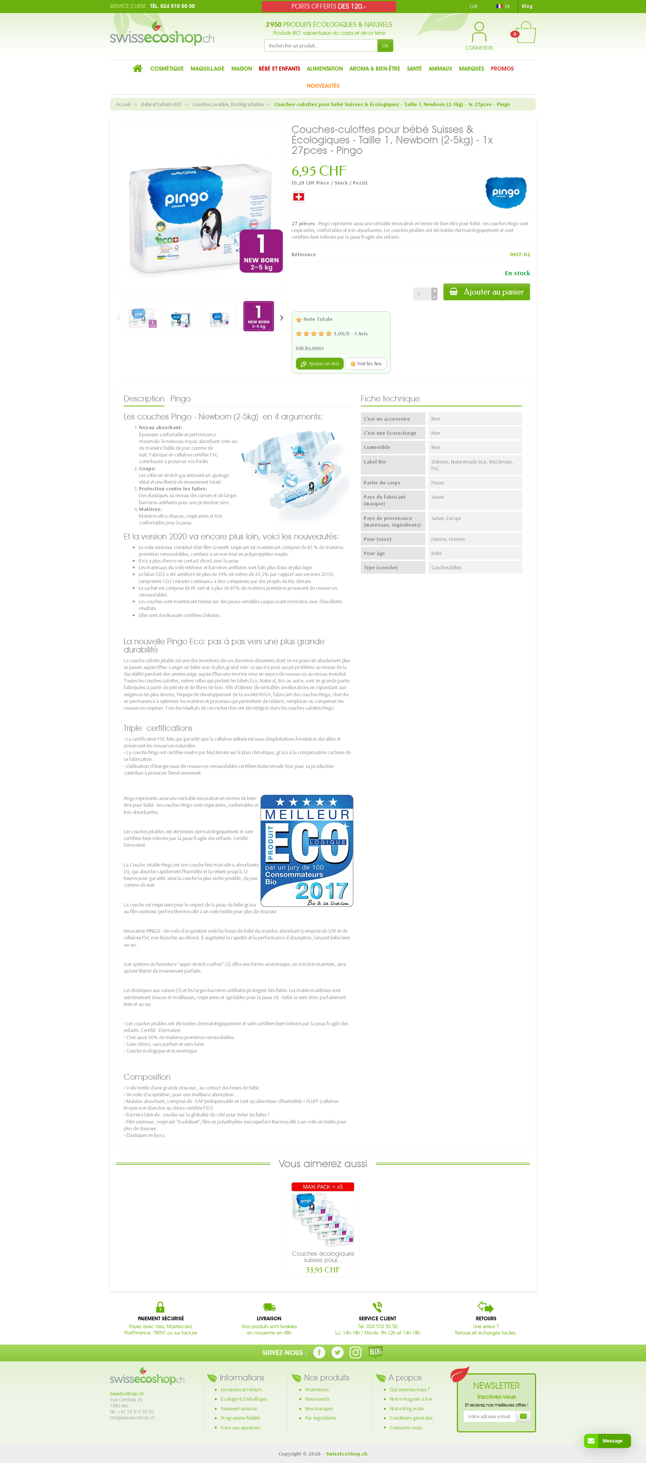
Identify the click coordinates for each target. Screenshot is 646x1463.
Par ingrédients (320, 1417)
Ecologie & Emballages (244, 1398)
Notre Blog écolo (407, 1408)
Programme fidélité (240, 1417)
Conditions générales (411, 1417)
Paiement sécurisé (239, 1408)
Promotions (317, 1389)
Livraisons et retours (241, 1389)
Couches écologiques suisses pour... (323, 1257)
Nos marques (319, 1408)
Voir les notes (310, 347)
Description (144, 398)
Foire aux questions (240, 1427)
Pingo (180, 398)
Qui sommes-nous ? (410, 1389)
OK (385, 45)
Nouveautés (317, 1398)
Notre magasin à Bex (411, 1398)
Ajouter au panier (494, 292)
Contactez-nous (406, 1427)
